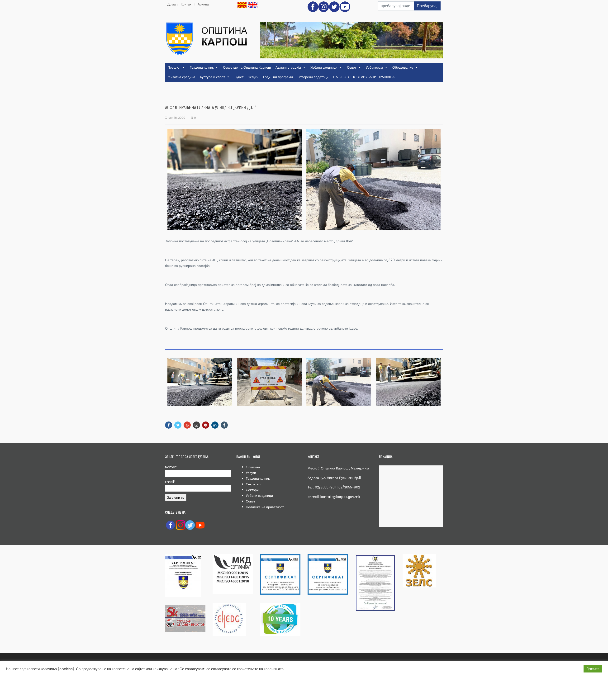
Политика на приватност (265, 507)
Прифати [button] (592, 669)
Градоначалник (202, 67)
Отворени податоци (313, 77)
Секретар (253, 484)
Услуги (253, 77)
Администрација (288, 67)
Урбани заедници (323, 67)
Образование (402, 67)
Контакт (187, 4)
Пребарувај (427, 6)
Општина (253, 467)
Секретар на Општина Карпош (247, 67)
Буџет (238, 77)
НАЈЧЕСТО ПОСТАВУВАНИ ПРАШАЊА (363, 77)
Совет (351, 67)
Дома (171, 4)
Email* (170, 481)
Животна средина (181, 77)
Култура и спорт (212, 77)
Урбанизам (374, 67)
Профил (173, 67)
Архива (203, 4)
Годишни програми (278, 77)
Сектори (252, 490)
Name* (171, 467)
